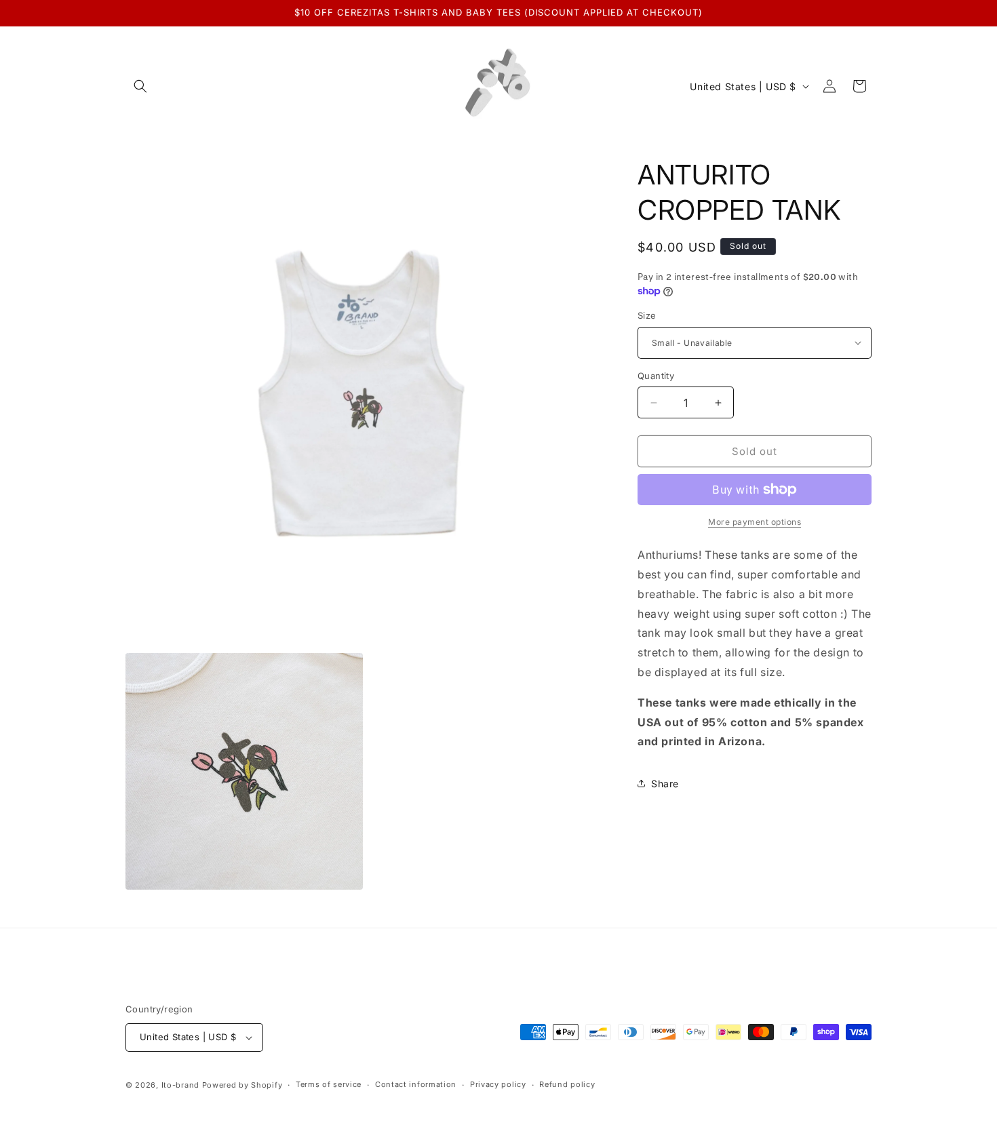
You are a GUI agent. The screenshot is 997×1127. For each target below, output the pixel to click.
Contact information (415, 1084)
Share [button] (665, 783)
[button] (140, 86)
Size (647, 315)
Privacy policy (498, 1084)
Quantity (656, 375)
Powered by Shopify (242, 1085)
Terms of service (328, 1084)
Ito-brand (180, 1085)
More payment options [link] (754, 522)
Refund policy (567, 1084)
